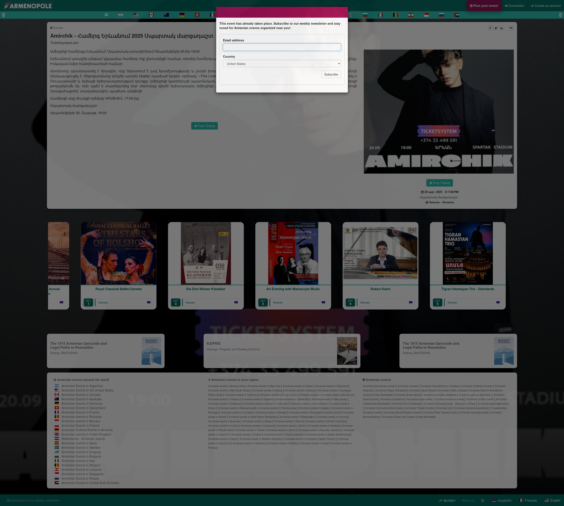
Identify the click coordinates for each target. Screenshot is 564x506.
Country (229, 56)
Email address (233, 40)
